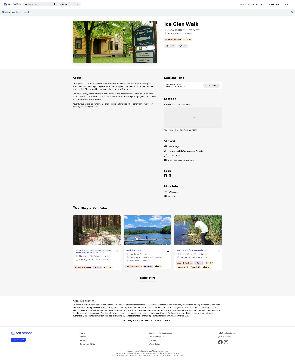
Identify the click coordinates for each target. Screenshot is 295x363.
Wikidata (172, 196)
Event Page (174, 146)
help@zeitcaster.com (227, 333)
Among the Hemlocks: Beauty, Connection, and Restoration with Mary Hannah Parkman (94, 252)
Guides (259, 4)
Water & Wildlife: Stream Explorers (191, 250)
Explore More (147, 277)
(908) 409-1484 (224, 336)
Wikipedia (173, 192)
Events (242, 4)
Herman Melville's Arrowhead (180, 33)
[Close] (292, 12)
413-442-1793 (174, 155)
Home (82, 333)
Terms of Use (157, 355)
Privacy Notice (168, 355)
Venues (251, 4)
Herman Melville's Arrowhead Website (186, 151)
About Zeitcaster (156, 336)
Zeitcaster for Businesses (160, 333)
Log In (287, 4)
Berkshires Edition (88, 344)
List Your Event (273, 4)
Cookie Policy (178, 355)
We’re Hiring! (154, 344)
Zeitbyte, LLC (133, 355)
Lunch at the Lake (133, 250)
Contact (152, 340)
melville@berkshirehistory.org (182, 160)
